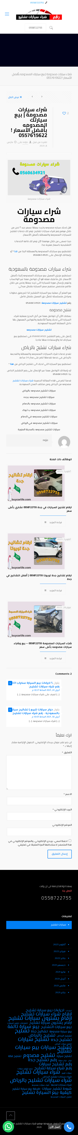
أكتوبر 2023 (59, 945)
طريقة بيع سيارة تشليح (26, 1089)
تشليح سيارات (33, 1040)
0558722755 (37, 3)
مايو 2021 (60, 972)
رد (10, 683)
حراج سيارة (62, 1060)
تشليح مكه (14, 1056)
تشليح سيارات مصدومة (54, 303)
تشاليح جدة (39, 1031)
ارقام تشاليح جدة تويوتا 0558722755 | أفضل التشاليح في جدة (39, 577)
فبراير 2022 (60, 951)
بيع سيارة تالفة (23, 1027)
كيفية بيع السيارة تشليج (47, 1093)
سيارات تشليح (58, 925)
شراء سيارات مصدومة (39, 215)
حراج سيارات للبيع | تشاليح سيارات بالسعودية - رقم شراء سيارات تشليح (34, 712)
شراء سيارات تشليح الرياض (57, 1077)
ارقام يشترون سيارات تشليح (40, 1018)
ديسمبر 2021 (59, 965)
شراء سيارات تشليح (23, 381)
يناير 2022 (60, 958)
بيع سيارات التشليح (56, 1027)
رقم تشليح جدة (42, 1060)
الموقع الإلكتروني (62, 825)
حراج (70, 1060)
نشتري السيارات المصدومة (61, 1097)
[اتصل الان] (69, 1127)
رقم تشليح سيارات (55, 1064)
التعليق (67, 753)
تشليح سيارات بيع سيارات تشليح (43, 1049)
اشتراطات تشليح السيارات (17, 1023)
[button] (8, 1126)
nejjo (25, 142)
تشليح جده (61, 1040)
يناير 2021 (60, 993)
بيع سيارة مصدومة (60, 1032)
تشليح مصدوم (39, 1056)
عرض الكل (13, 97)
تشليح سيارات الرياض (63, 1044)
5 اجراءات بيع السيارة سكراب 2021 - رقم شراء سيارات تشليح (33, 685)
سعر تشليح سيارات (25, 1068)
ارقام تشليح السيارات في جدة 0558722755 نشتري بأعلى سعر (40, 509)
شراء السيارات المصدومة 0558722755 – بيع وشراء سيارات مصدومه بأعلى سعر (43, 645)
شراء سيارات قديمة (61, 1085)
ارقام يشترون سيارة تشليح (50, 1023)
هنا (16, 251)
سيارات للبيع (67, 1073)
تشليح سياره (64, 1056)
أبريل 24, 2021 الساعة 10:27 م (45, 690)
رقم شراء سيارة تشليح (53, 1068)
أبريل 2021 (60, 979)
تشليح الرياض (64, 1036)
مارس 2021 (60, 986)
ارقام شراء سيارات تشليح (46, 1014)
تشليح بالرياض (42, 1035)
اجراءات (69, 1010)
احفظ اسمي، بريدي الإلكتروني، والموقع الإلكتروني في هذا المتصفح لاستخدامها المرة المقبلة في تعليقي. (40, 843)
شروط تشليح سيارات (57, 1089)
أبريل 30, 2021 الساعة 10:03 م (45, 717)
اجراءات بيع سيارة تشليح (45, 1010)
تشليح (22, 1031)
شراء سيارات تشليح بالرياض (41, 1080)
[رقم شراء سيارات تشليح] (39, 14)
